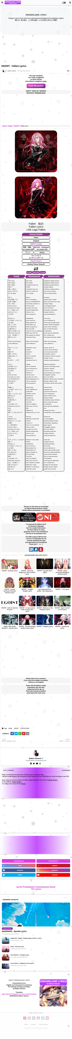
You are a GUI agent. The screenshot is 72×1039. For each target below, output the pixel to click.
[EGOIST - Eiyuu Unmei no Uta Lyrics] (62, 601)
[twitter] (34, 763)
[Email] (27, 733)
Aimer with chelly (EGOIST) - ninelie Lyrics (10, 627)
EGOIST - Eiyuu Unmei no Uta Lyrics (62, 608)
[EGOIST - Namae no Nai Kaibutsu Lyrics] (44, 601)
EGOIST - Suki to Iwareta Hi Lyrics (10, 608)
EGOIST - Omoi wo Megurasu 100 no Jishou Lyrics (27, 572)
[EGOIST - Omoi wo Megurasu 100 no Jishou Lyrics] (27, 564)
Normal (36, 272)
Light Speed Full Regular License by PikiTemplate (19, 994)
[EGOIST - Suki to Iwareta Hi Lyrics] (9, 601)
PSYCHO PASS (24, 728)
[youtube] (37, 763)
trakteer (54, 865)
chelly (10, 728)
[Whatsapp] (20, 733)
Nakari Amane (35, 758)
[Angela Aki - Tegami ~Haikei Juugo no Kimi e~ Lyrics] (5, 940)
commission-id (53, 861)
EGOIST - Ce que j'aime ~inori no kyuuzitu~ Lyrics (27, 609)
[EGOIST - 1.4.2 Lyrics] (62, 582)
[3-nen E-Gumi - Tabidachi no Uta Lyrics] (5, 965)
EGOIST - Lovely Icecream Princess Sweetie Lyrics (10, 590)
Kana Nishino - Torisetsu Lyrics (19, 955)
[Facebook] (12, 733)
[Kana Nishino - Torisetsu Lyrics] (5, 957)
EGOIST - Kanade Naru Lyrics (44, 571)
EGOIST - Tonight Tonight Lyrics (27, 590)
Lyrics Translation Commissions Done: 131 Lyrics (36, 887)
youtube (54, 875)
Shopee (23, 784)
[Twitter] (16, 733)
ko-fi (20, 865)
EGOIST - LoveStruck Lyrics (62, 627)
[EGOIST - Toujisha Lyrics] (44, 619)
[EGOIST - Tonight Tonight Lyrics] (27, 582)
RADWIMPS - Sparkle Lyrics (14, 931)
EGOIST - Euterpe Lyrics (10, 570)
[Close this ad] (68, 1026)
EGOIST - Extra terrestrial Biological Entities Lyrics (62, 572)
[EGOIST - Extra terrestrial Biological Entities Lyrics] (62, 564)
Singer (10, 126)
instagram (54, 870)
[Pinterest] (23, 733)
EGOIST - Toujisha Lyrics (45, 626)
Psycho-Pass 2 (36, 261)
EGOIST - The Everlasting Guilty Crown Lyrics (27, 627)
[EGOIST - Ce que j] (27, 601)
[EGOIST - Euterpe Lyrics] (9, 564)
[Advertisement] (36, 48)
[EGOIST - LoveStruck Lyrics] (62, 619)
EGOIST (16, 126)
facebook (20, 870)
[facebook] (31, 763)
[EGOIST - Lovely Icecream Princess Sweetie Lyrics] (9, 582)
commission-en (19, 861)
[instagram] (40, 763)
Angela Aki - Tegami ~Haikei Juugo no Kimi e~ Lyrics (25, 938)
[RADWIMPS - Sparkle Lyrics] (36, 914)
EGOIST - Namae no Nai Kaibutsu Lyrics (45, 608)
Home (4, 126)
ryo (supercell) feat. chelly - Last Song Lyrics (45, 590)
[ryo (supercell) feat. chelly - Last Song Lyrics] (44, 582)
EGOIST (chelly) (36, 244)
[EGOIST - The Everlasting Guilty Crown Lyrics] (27, 619)
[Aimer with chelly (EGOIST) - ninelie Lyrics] (9, 619)
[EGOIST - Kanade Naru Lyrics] (44, 564)
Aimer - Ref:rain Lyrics (17, 946)
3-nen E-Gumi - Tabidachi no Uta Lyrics (22, 963)
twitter (20, 875)
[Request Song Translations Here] (36, 88)
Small (29, 272)
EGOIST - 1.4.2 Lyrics (62, 589)
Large (42, 272)
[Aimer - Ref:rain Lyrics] (5, 949)
